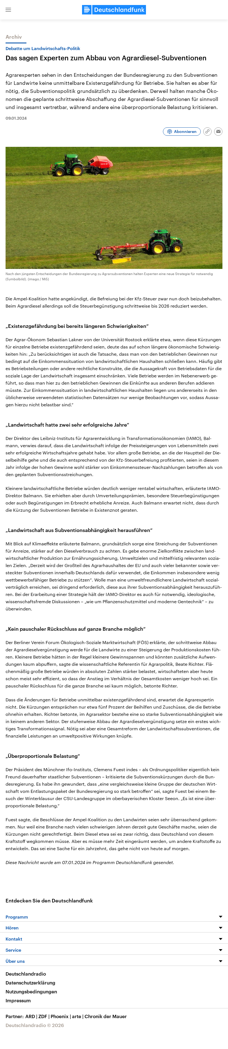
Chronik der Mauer (106, 1016)
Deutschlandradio (26, 973)
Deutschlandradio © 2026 (35, 1025)
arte (77, 1016)
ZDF (43, 1016)
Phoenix (61, 1016)
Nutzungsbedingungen (31, 991)
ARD (31, 1016)
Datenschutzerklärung (30, 982)
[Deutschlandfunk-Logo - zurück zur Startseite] (114, 9)
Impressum (18, 1000)
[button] (8, 10)
